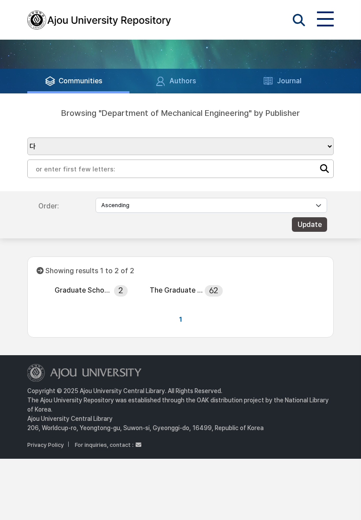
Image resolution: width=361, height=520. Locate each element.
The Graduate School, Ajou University (177, 290)
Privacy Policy (45, 445)
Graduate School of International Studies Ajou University (82, 290)
